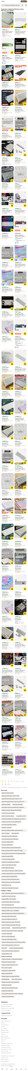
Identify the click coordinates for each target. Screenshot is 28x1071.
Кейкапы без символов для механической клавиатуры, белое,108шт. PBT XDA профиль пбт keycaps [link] (7, 720)
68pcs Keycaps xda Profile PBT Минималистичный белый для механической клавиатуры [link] (20, 369)
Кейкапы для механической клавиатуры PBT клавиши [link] (18, 619)
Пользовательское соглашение (7, 1055)
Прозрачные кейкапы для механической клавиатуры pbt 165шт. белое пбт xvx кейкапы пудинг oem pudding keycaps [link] (20, 518)
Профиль (25, 1069)
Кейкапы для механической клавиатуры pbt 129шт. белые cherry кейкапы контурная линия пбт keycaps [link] (20, 568)
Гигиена (3, 1026)
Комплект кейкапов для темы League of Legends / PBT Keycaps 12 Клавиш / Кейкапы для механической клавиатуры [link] (7, 772)
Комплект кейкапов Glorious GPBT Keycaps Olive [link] (7, 58)
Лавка (11, 1069)
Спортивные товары (5, 1045)
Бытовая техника (5, 1024)
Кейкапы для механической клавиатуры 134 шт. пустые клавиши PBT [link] (19, 594)
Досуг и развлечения (5, 1021)
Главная (2, 1069)
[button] (26, 5)
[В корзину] (12, 26)
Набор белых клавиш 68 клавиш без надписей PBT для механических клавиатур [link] (20, 32)
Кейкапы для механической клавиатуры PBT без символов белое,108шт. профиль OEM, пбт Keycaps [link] (20, 394)
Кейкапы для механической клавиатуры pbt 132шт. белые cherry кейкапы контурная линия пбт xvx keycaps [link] (20, 745)
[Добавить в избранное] (12, 13)
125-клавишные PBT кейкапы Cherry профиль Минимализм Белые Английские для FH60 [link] (20, 645)
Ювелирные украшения (6, 1052)
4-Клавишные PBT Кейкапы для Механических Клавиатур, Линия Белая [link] (20, 160)
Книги (2, 1041)
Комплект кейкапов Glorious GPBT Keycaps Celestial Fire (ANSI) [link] (20, 236)
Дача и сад (3, 1039)
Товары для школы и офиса (7, 1043)
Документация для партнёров (7, 1008)
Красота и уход (4, 1036)
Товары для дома (5, 1032)
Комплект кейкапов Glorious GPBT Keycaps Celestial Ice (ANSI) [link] (20, 339)
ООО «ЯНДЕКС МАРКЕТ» (10, 1064)
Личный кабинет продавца (7, 1004)
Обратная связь (4, 1057)
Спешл (7, 1069)
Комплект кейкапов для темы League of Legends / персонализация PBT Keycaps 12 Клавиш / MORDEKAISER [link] (7, 671)
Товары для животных (6, 1047)
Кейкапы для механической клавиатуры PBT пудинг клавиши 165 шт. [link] (7, 236)
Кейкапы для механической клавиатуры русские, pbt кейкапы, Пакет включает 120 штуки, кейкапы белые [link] (20, 493)
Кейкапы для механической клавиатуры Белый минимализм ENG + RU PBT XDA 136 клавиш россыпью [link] (7, 265)
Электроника (4, 1028)
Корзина (21, 1069)
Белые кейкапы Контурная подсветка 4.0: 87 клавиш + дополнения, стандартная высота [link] (6, 136)
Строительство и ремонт (6, 1049)
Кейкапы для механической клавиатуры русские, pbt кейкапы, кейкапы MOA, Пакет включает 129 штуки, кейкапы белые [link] (7, 419)
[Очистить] (22, 5)
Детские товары (4, 1051)
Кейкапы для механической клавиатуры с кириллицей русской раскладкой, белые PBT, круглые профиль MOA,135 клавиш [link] (7, 746)
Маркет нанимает (5, 1059)
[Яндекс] (11, 1066)
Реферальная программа (6, 1015)
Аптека (2, 1034)
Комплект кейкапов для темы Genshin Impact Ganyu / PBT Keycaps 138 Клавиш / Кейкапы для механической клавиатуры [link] (20, 211)
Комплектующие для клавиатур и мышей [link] (6, 339)
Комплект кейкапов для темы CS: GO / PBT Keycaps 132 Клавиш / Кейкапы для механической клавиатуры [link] (7, 211)
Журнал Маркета (5, 1061)
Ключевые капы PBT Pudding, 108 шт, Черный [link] (20, 85)
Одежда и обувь (4, 1030)
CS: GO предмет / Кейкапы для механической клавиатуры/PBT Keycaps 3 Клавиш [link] (20, 186)
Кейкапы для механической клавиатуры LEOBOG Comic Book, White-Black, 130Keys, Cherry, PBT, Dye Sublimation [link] (20, 136)
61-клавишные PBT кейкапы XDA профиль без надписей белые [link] (20, 314)
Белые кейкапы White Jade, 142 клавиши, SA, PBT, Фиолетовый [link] (20, 772)
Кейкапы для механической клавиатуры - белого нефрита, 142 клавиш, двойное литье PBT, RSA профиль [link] (7, 645)
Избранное (16, 1069)
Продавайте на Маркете (6, 1006)
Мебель (2, 1022)
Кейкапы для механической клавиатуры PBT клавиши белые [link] (5, 85)
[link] (8, 793)
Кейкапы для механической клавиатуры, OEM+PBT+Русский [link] (6, 369)
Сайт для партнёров (5, 1010)
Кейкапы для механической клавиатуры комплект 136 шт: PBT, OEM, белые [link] (7, 444)
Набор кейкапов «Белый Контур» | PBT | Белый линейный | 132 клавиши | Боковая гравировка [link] (7, 32)
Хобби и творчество (5, 1037)
